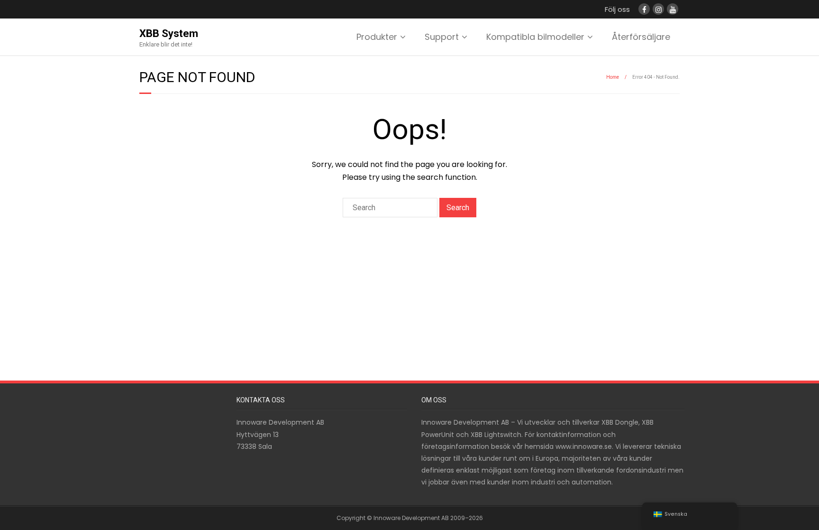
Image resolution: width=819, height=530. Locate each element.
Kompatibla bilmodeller (535, 37)
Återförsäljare (641, 37)
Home (612, 77)
